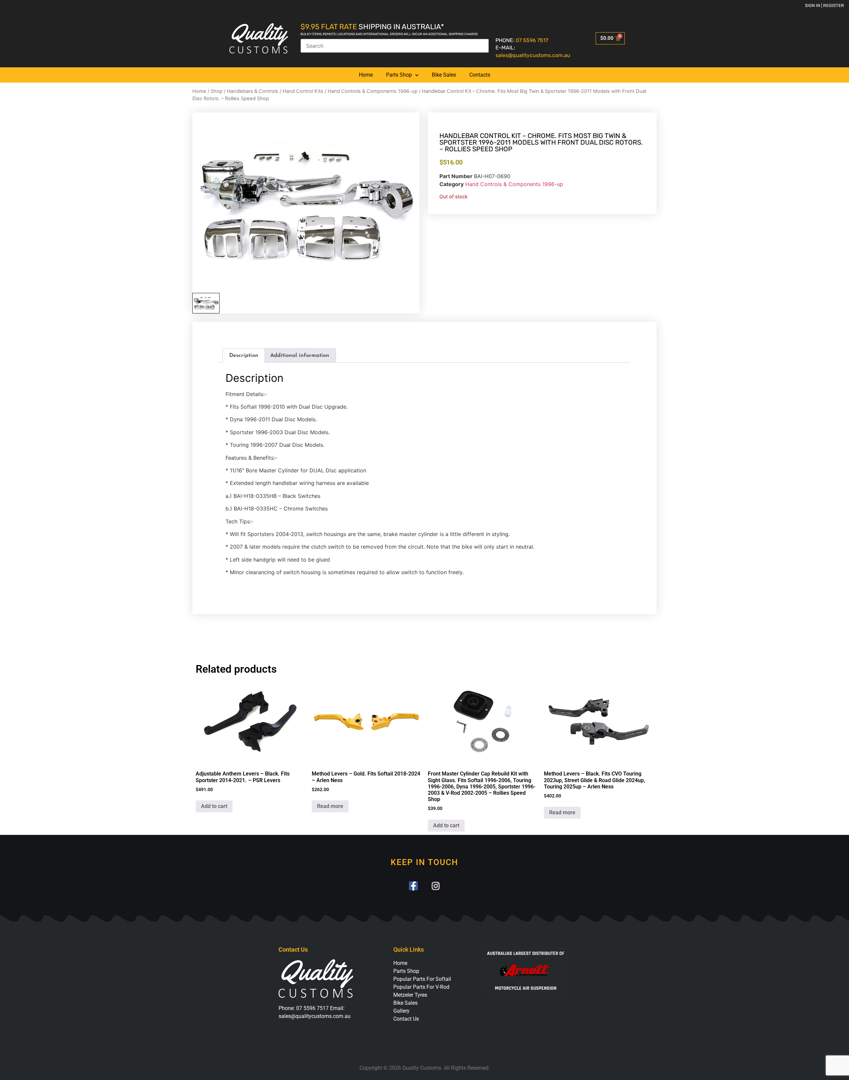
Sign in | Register (824, 5)
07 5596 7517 (532, 40)
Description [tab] (243, 355)
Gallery (401, 1011)
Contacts (479, 75)
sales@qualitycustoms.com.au (532, 55)
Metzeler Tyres (410, 995)
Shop (217, 91)
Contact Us (406, 1019)
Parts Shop (399, 75)
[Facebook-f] (413, 885)
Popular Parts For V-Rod (421, 987)
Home (366, 75)
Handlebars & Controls (252, 91)
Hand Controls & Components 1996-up (373, 91)
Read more (330, 806)
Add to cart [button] (214, 806)
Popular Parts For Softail (422, 979)
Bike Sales (444, 75)
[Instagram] (435, 885)
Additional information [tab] (299, 355)
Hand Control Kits (303, 91)
